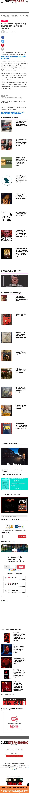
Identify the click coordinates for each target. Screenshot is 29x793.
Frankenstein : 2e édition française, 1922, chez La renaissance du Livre (21, 335)
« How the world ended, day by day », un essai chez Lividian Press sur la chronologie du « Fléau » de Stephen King (22, 252)
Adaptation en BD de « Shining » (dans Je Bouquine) (21, 407)
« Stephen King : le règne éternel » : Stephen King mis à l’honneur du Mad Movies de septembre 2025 (21, 234)
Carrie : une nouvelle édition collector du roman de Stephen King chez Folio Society (18, 649)
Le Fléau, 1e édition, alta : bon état (21, 315)
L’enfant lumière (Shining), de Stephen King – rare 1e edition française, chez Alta (21, 426)
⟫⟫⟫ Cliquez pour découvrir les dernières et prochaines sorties (12, 709)
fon (7, 96)
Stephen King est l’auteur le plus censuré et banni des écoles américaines (21, 196)
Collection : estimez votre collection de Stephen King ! (21, 370)
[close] (28, 784)
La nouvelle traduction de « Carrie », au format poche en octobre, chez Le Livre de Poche (19, 637)
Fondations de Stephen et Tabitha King (11, 98)
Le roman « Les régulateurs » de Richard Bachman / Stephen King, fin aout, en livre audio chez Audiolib (18, 686)
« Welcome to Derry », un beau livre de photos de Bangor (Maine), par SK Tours (21, 123)
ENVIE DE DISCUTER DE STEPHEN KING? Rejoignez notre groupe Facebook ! (12, 112)
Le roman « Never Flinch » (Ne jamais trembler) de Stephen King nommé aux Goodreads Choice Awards (21, 161)
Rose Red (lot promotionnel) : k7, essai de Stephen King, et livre (21, 298)
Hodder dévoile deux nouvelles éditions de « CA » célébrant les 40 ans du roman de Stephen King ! (19, 674)
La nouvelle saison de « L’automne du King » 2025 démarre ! (21, 213)
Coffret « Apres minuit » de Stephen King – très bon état (21, 352)
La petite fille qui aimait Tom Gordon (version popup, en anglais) (20, 389)
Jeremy (7, 32)
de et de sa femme (13, 57)
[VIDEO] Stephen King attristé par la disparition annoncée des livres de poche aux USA (21, 142)
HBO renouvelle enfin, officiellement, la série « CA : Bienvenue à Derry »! (19, 661)
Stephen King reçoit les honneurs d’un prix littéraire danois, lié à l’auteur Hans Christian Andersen (21, 179)
